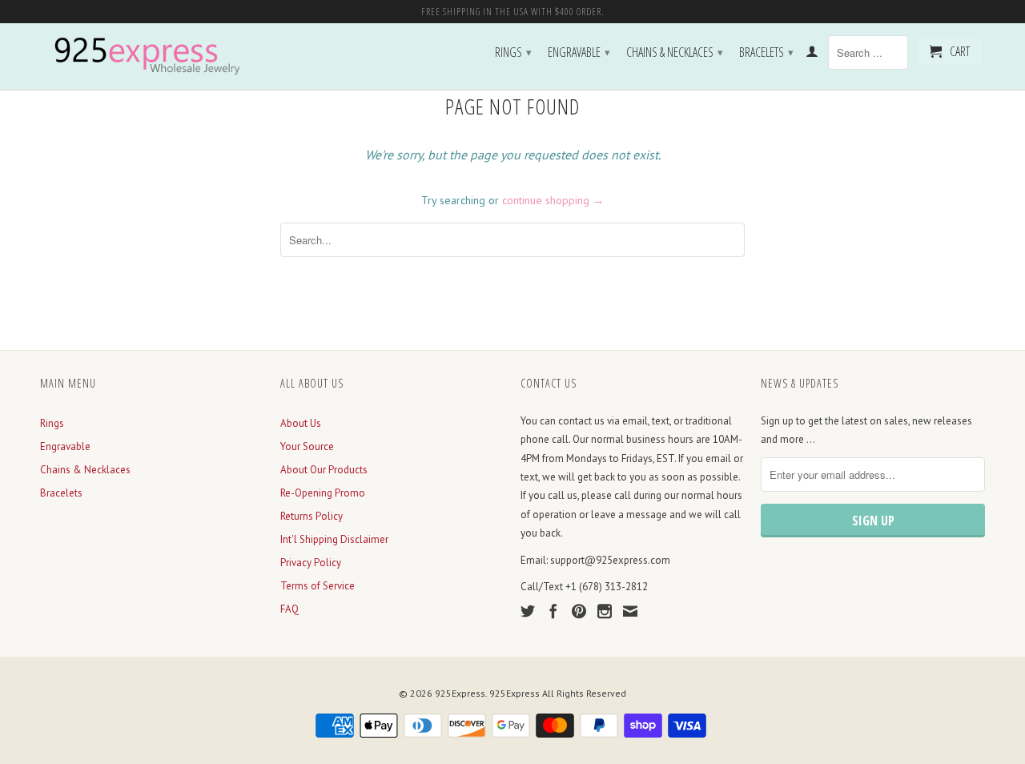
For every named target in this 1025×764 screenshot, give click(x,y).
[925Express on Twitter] (528, 611)
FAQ (289, 609)
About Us (300, 423)
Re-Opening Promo (322, 493)
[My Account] (812, 54)
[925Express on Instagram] (604, 611)
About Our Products (324, 469)
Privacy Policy (310, 562)
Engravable (579, 52)
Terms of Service (317, 586)
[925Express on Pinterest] (579, 611)
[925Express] (152, 56)
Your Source (307, 446)
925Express (460, 693)
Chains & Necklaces (674, 52)
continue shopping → (553, 200)
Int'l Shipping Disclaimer (334, 539)
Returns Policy (311, 516)
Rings (513, 52)
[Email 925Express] (630, 611)
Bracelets (766, 52)
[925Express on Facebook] (553, 611)
